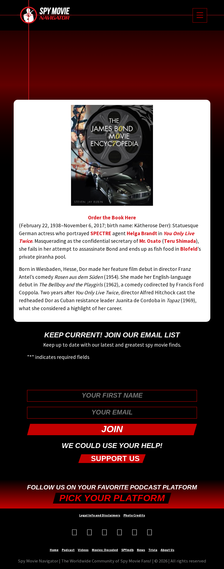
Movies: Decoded (105, 550)
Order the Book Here (112, 217)
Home (54, 550)
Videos (83, 550)
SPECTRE (100, 233)
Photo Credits (134, 515)
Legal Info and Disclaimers (99, 515)
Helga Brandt (142, 233)
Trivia (152, 550)
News (141, 550)
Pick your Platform (112, 498)
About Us (167, 550)
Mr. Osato (150, 241)
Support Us (114, 458)
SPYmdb (127, 550)
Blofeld (189, 249)
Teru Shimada (180, 241)
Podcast (68, 550)
